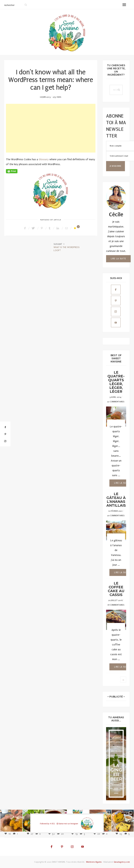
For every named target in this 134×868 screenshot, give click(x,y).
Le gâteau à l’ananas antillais (116, 499)
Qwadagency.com (122, 862)
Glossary (44, 159)
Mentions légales (94, 862)
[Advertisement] (50, 128)
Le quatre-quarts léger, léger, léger (116, 382)
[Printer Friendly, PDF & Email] (11, 171)
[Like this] (75, 228)
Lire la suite (118, 258)
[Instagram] (18, 826)
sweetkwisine (11, 818)
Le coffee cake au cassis (116, 589)
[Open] (11, 821)
